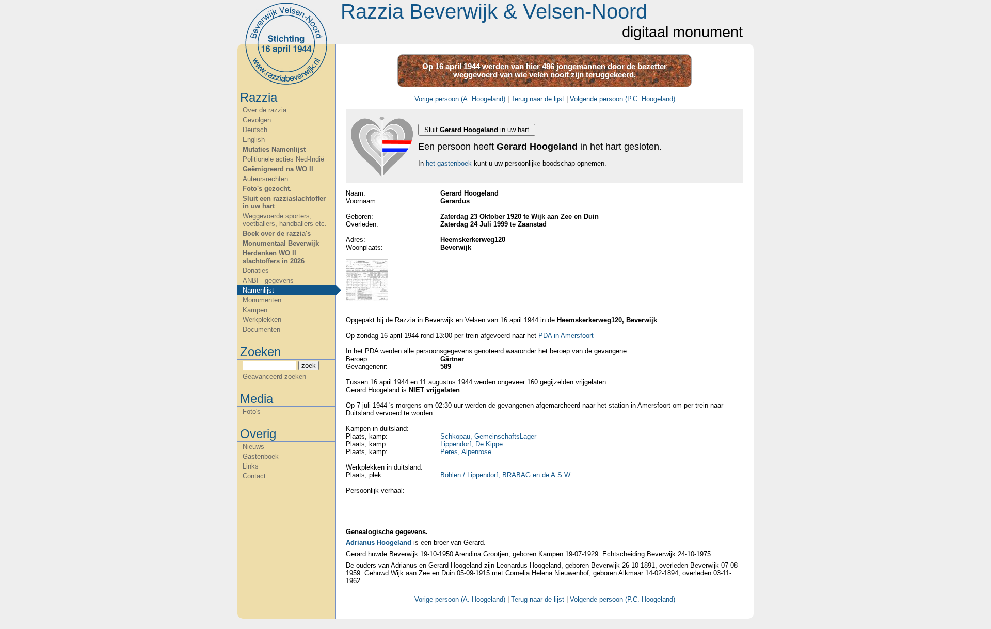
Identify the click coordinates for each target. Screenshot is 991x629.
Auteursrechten (265, 179)
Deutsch (255, 130)
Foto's (252, 411)
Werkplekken (262, 320)
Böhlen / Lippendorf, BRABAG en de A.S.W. (506, 475)
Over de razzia (264, 110)
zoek (308, 365)
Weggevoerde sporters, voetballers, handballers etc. (285, 220)
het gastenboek (449, 163)
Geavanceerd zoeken (274, 376)
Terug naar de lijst (537, 99)
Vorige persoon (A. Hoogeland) (459, 99)
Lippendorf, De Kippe (471, 444)
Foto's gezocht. (267, 188)
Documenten (261, 329)
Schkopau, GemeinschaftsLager (488, 436)
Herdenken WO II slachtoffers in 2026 (274, 257)
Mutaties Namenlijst (274, 149)
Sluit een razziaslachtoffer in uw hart (284, 202)
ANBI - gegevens (268, 280)
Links (251, 466)
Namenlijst (258, 290)
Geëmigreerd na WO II (278, 169)
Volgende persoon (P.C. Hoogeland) (622, 99)
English (254, 139)
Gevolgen (257, 120)
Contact (254, 476)
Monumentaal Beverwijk (281, 243)
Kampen (255, 310)
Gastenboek (261, 456)
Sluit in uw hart (476, 130)
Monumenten (262, 300)
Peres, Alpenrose (465, 452)
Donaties (256, 271)
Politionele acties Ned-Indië (283, 159)
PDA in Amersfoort (566, 336)
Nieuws (253, 446)
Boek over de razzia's (277, 233)
